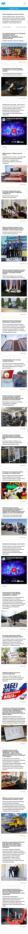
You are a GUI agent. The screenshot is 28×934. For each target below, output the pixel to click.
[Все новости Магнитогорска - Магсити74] (3, 3)
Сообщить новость (14, 8)
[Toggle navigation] (24, 3)
